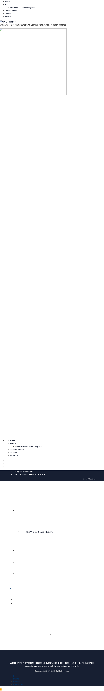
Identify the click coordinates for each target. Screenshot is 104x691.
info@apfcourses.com (24, 472)
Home (7, 2)
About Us (8, 17)
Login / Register (89, 479)
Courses (16, 682)
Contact (8, 14)
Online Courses (11, 11)
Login (15, 676)
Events (8, 5)
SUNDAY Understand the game (22, 8)
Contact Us (18, 684)
